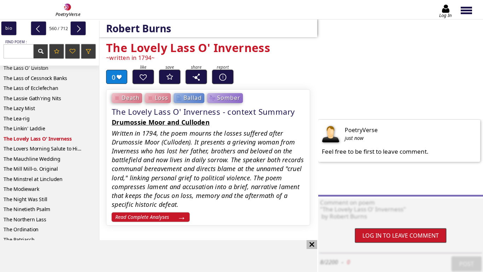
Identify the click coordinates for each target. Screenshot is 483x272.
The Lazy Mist (19, 108)
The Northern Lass (25, 219)
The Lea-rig (17, 118)
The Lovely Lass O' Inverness (37, 138)
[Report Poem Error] (222, 77)
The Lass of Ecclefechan (31, 88)
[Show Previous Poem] (38, 28)
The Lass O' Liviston (26, 67)
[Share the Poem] (196, 77)
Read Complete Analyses (142, 217)
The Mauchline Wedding (32, 158)
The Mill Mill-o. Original (31, 168)
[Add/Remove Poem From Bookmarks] (169, 77)
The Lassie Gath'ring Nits (32, 98)
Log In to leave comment (400, 235)
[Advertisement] (151, 256)
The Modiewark (21, 189)
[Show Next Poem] (78, 28)
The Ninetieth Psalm (27, 209)
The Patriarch (19, 239)
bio (8, 28)
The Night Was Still (25, 199)
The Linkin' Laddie (24, 128)
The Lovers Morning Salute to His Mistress (51, 148)
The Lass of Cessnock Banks (35, 78)
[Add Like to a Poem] (143, 77)
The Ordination (21, 229)
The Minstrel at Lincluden (33, 179)
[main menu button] (469, 9)
